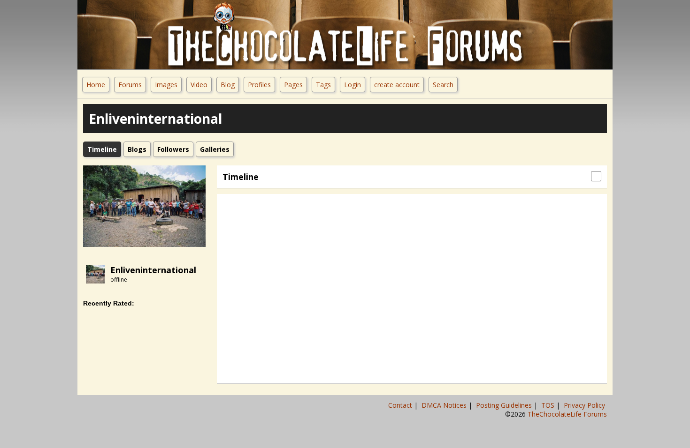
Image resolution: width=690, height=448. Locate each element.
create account (397, 84)
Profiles (259, 84)
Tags (323, 84)
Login (352, 84)
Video (199, 84)
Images (166, 84)
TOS (548, 405)
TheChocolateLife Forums (567, 414)
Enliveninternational (153, 270)
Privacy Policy (585, 405)
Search (443, 84)
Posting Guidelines (505, 405)
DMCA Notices (445, 405)
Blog (228, 84)
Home (95, 84)
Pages (293, 84)
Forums (130, 84)
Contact (401, 405)
